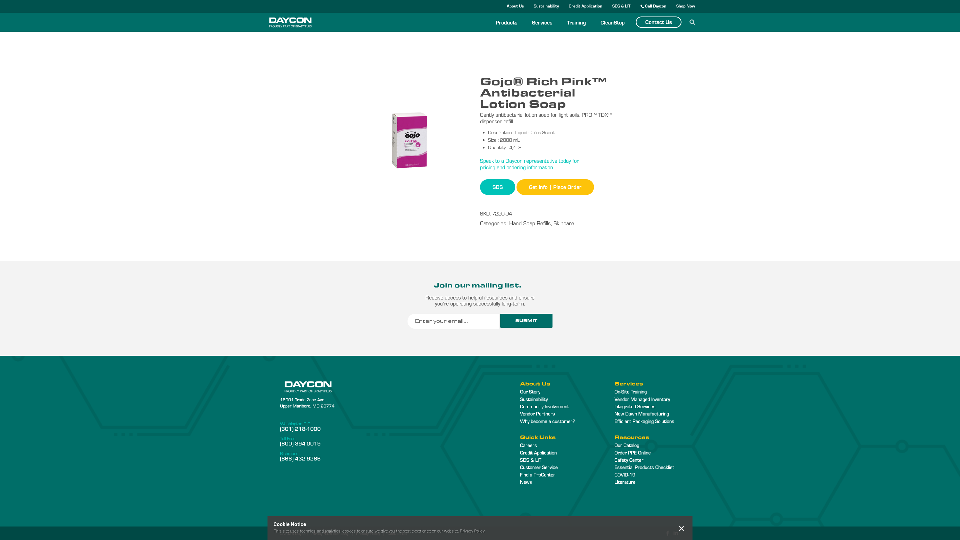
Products (507, 22)
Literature (625, 481)
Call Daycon (655, 6)
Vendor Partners (537, 413)
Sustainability (546, 6)
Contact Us (658, 22)
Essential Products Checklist (644, 467)
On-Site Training (630, 391)
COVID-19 (624, 474)
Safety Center (629, 459)
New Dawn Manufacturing (641, 413)
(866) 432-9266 (300, 458)
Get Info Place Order (555, 186)
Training (576, 22)
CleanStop (612, 22)
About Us (515, 6)
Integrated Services (635, 406)
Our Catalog (626, 445)
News (526, 481)
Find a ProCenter (537, 474)
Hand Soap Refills (530, 223)
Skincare (564, 223)
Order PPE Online (632, 452)
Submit (526, 321)
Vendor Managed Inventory (642, 399)
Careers (528, 445)
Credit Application (585, 6)
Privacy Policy (472, 531)
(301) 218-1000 (300, 428)
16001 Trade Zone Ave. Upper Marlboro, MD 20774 (307, 402)
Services (542, 22)
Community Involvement (544, 406)
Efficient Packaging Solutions (644, 421)
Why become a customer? (547, 421)
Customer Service (539, 467)
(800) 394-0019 (300, 443)
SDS (497, 186)
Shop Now (685, 6)
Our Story (530, 391)
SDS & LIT (621, 6)
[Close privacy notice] (681, 529)
